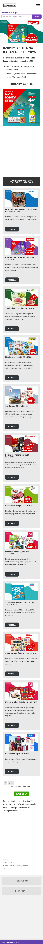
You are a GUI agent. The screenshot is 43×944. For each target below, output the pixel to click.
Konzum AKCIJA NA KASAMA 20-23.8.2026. (19, 258)
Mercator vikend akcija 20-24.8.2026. (21, 702)
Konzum (25, 866)
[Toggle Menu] (38, 5)
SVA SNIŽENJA (21, 794)
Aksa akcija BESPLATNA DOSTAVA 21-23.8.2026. (20, 603)
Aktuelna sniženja (15, 866)
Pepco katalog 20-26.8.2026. (17, 754)
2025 (7, 866)
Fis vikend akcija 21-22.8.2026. (18, 357)
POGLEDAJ (12, 229)
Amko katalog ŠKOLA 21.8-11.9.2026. (21, 653)
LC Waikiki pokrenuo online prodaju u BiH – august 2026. (21, 210)
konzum (7, 869)
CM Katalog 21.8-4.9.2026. (16, 406)
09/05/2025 (7, 863)
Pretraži (36, 16)
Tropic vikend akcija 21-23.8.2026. (20, 308)
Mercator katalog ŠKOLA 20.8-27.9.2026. (18, 553)
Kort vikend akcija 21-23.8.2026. (19, 506)
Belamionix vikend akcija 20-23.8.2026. (17, 456)
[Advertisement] (21, 151)
